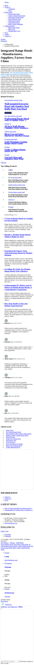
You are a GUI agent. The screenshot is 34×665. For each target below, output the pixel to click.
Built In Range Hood (14, 19)
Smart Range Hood (14, 14)
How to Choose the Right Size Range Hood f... (19, 508)
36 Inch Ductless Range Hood (15, 545)
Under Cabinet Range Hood (16, 16)
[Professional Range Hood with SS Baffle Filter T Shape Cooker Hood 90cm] (13, 116)
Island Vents (9, 430)
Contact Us (8, 36)
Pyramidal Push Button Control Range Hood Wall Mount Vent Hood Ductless (18, 196)
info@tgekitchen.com (11, 523)
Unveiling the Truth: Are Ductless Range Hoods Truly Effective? (17, 270)
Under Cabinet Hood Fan (25, 546)
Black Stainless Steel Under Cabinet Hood (18, 434)
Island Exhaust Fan (6, 74)
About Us (7, 7)
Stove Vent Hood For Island (14, 444)
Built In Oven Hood (19, 74)
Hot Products (5, 543)
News (6, 33)
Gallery (7, 34)
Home (6, 5)
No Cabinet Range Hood (13, 432)
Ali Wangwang (9, 593)
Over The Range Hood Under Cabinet (21, 72)
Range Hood (8, 12)
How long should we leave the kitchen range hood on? (16, 305)
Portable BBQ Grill (14, 31)
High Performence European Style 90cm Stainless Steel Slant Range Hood (18, 189)
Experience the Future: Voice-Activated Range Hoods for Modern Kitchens (18, 253)
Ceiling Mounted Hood (13, 447)
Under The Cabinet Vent (13, 439)
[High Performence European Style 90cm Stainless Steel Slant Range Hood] (16, 185)
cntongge (7, 596)
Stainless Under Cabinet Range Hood (17, 435)
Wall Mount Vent (11, 440)
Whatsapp (8, 567)
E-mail (7, 556)
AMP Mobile (20, 543)
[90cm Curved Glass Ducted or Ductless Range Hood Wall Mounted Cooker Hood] (10, 131)
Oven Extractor (10, 442)
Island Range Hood (14, 21)
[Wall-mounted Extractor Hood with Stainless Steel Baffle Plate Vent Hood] (13, 100)
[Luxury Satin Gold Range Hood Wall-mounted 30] (10, 170)
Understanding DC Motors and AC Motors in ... (19, 510)
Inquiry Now (4, 531)
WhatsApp (8, 604)
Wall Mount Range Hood (15, 17)
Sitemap (12, 543)
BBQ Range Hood (14, 27)
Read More (8, 113)
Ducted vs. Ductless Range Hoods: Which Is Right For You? (18, 236)
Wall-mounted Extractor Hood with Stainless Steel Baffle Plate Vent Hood (17, 106)
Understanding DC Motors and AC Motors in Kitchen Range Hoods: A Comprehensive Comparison (18, 287)
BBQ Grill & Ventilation (15, 24)
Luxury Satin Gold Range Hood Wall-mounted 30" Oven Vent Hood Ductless (18, 174)
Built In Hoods (10, 437)
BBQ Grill (11, 29)
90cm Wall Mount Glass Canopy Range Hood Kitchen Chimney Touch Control (18, 181)
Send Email (4, 601)
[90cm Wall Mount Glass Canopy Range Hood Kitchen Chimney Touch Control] (15, 177)
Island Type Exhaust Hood (14, 445)
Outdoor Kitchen (10, 26)
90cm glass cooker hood (21, 544)
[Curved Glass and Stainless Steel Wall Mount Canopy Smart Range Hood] (7, 155)
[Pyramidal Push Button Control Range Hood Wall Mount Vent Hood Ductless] (16, 192)
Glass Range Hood (14, 22)
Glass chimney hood (7, 544)
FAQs (10, 10)
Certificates (11, 9)
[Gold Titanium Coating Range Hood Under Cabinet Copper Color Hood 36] (11, 139)
